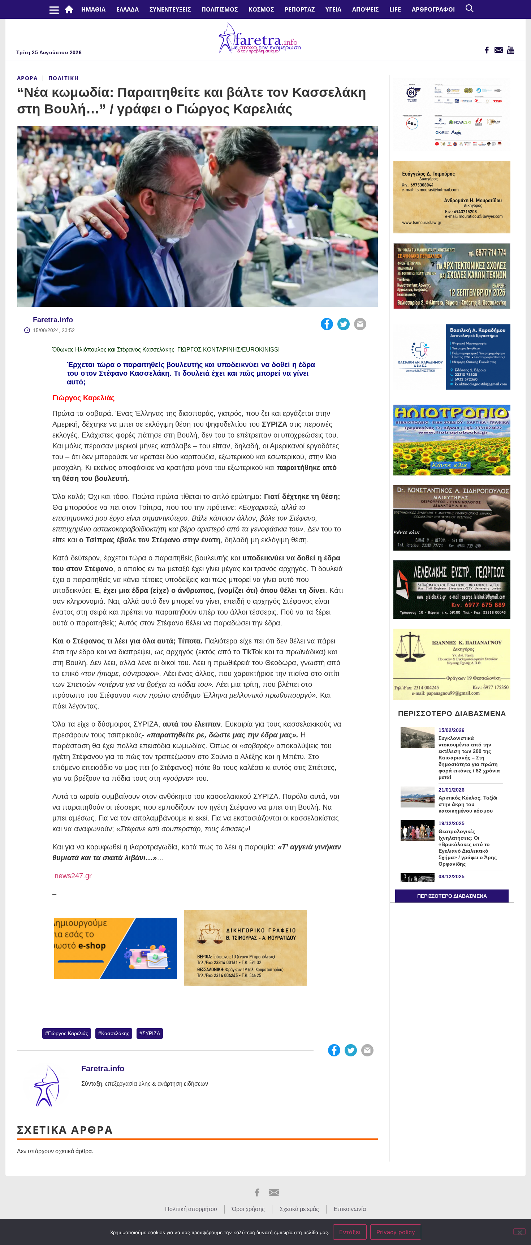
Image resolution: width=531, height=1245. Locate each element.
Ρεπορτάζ (300, 9)
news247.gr (72, 876)
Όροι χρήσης (248, 1209)
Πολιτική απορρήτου (191, 1209)
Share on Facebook (327, 324)
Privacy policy (395, 1232)
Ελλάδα (127, 9)
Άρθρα (27, 78)
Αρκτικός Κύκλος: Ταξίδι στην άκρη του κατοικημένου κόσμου (468, 804)
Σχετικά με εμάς (299, 1209)
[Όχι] (519, 1231)
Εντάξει (350, 1232)
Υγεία (333, 9)
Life (395, 9)
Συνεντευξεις (170, 9)
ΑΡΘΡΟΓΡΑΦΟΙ (433, 9)
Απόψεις (365, 9)
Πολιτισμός (220, 9)
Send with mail (360, 324)
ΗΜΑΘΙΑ (93, 9)
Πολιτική (63, 78)
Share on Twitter (343, 324)
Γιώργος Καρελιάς (68, 1033)
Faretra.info (53, 320)
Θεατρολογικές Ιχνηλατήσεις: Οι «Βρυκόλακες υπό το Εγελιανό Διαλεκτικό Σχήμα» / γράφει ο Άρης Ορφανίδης (468, 847)
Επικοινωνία (350, 1209)
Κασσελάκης (115, 1033)
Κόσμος (261, 9)
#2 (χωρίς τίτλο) (70, 9)
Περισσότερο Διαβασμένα (452, 896)
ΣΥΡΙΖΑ (151, 1033)
